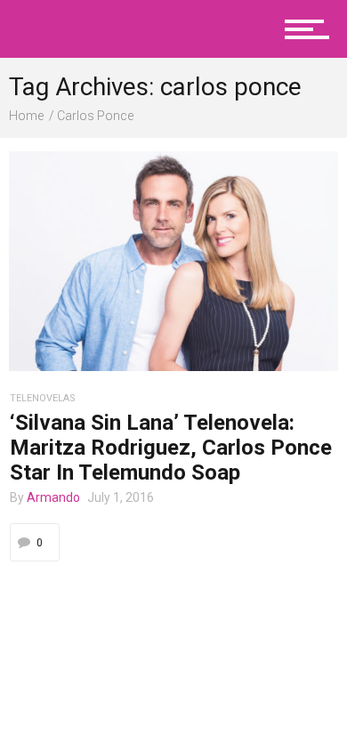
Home (26, 116)
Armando (53, 497)
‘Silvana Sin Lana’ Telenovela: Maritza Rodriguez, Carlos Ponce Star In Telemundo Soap (171, 447)
